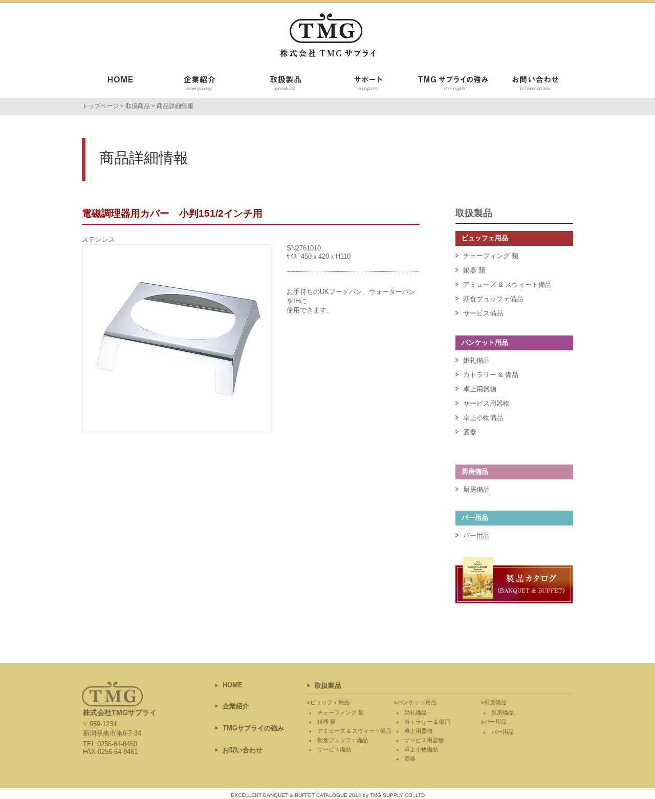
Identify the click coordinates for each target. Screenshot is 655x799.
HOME (233, 685)
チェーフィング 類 (490, 256)
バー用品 (476, 535)
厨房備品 (476, 489)
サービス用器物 (486, 403)
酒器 (469, 432)
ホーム (123, 85)
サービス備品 (483, 313)
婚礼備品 (476, 360)
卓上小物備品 (483, 418)
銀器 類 (474, 270)
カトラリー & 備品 (490, 375)
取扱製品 (287, 85)
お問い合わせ (532, 85)
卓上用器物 (479, 389)
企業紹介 (205, 85)
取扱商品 (137, 106)
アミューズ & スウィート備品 (507, 284)
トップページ (100, 106)
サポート (368, 85)
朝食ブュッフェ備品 (493, 299)
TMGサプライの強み (450, 85)
